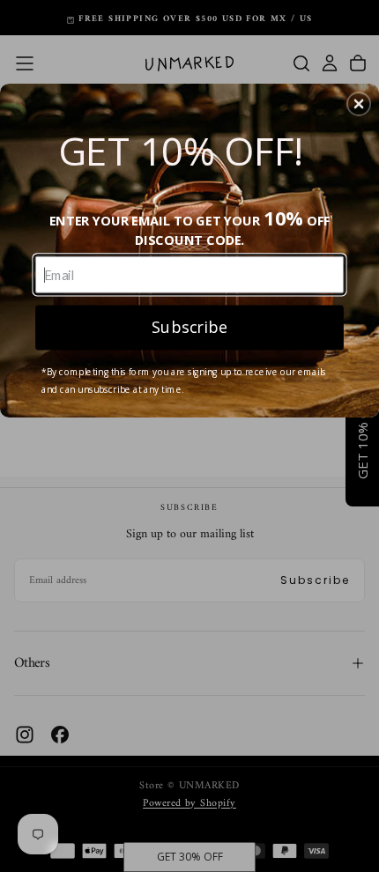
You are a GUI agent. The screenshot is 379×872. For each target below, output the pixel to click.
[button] (358, 104)
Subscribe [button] (189, 326)
